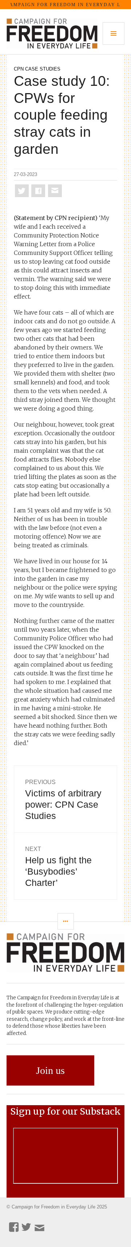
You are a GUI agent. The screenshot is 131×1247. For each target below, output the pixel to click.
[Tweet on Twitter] (22, 190)
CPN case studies (37, 69)
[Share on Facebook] (38, 190)
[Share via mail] (55, 190)
